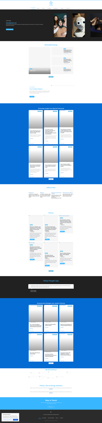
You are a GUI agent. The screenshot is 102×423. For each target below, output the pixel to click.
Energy (38, 8)
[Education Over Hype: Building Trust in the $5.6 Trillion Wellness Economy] (32, 242)
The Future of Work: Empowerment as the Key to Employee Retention (50, 355)
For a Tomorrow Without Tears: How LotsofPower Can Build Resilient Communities (36, 325)
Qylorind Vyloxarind (66, 53)
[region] (10, 417)
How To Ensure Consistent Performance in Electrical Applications (35, 166)
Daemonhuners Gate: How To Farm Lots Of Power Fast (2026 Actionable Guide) (68, 195)
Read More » (31, 138)
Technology (49, 8)
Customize (5, 419)
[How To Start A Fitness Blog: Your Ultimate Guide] (66, 245)
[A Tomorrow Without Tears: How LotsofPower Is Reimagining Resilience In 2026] (40, 60)
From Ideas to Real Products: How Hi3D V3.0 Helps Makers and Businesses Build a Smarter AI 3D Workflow (50, 131)
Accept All (15, 419)
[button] (51, 25)
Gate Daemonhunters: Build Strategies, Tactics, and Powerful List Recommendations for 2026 (56, 196)
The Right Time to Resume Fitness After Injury (50, 256)
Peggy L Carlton (32, 251)
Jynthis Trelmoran (32, 231)
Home (33, 8)
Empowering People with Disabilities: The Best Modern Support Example (65, 353)
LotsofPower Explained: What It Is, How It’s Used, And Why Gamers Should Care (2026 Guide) (45, 195)
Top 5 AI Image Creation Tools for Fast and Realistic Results (65, 165)
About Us (62, 8)
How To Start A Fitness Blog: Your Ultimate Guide (65, 254)
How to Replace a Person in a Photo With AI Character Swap (50, 166)
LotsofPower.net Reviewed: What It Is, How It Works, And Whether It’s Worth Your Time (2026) (34, 195)
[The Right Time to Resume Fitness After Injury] (51, 246)
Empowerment (56, 8)
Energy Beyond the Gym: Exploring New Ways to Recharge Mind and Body (67, 70)
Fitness (43, 8)
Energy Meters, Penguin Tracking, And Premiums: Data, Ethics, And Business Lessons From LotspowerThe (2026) (68, 61)
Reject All (10, 419)
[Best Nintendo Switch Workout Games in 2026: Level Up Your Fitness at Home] (64, 215)
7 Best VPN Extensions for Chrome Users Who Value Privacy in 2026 (35, 131)
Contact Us (68, 8)
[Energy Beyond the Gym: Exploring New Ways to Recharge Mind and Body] (56, 70)
